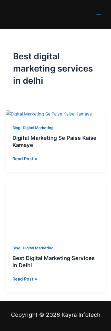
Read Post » (24, 158)
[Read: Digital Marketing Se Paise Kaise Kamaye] (49, 113)
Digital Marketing (38, 128)
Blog (16, 128)
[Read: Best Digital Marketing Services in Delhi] (55, 209)
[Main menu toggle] (99, 14)
